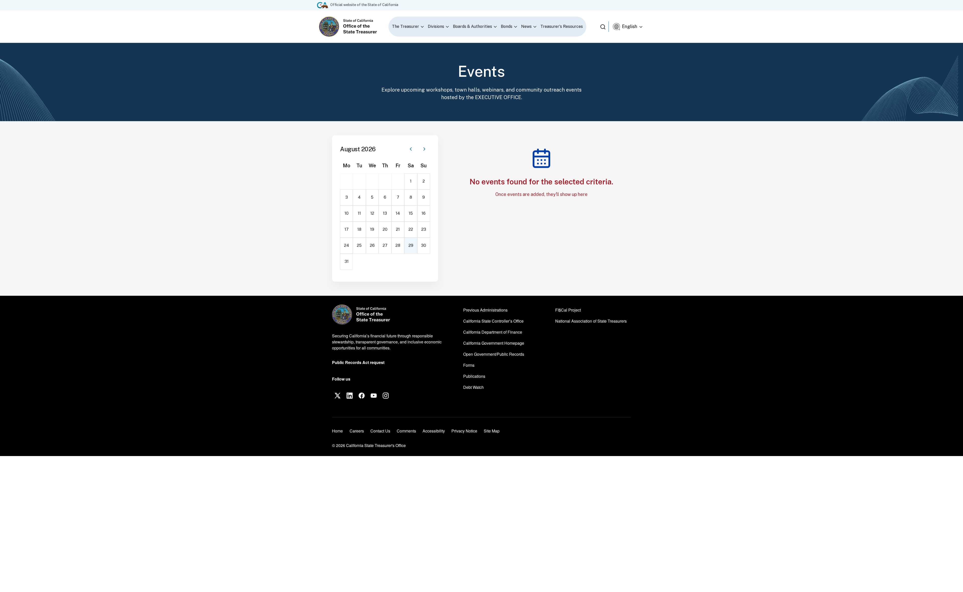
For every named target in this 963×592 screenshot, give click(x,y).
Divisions (436, 26)
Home (337, 431)
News (526, 26)
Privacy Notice (464, 431)
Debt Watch (473, 387)
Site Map (492, 431)
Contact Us (380, 431)
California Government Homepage (493, 343)
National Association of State (591, 321)
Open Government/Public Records (493, 354)
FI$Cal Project (568, 310)
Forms (468, 365)
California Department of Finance (492, 332)
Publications (474, 376)
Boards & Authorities (472, 26)
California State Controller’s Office (493, 321)
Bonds (506, 26)
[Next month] (424, 149)
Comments (406, 431)
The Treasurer (405, 26)
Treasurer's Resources (561, 26)
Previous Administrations (485, 310)
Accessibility (434, 431)
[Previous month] (411, 149)
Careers (357, 431)
